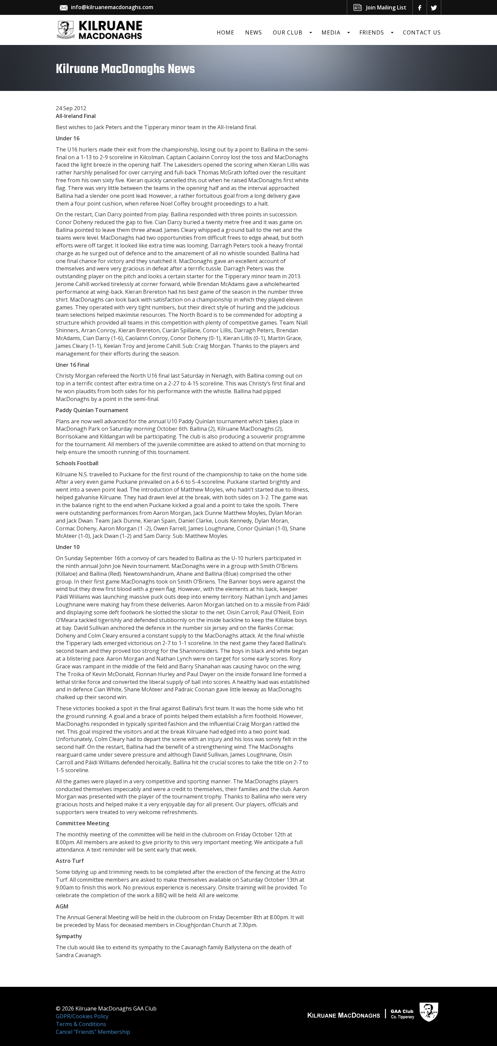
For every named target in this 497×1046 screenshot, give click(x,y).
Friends (371, 32)
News (253, 32)
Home (225, 32)
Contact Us (422, 32)
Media (331, 32)
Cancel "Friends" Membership (93, 1032)
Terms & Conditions (81, 1024)
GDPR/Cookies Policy (82, 1016)
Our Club (288, 32)
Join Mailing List (386, 7)
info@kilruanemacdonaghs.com (112, 7)
